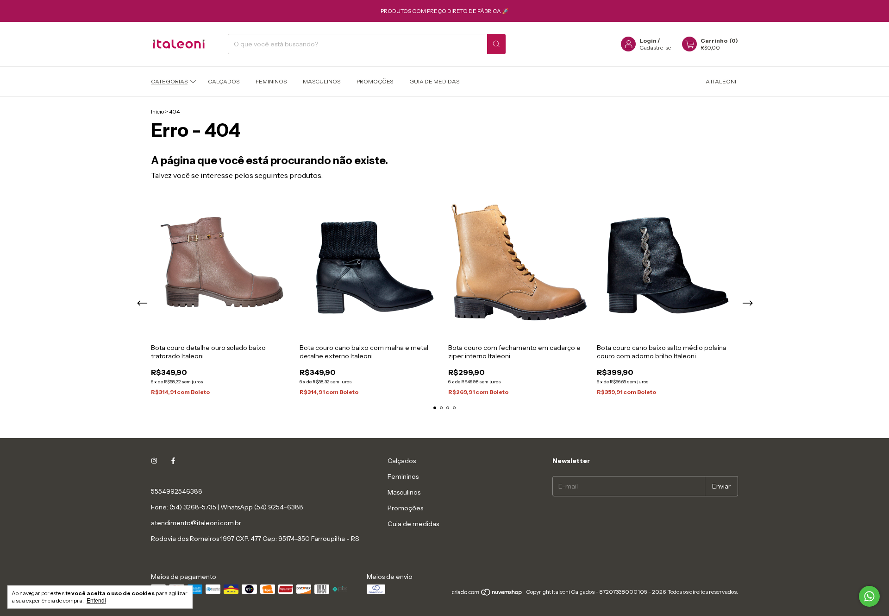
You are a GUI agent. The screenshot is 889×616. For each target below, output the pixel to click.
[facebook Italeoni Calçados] (173, 461)
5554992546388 (176, 491)
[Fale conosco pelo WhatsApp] (869, 596)
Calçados (223, 81)
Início (157, 111)
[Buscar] (496, 44)
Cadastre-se (655, 47)
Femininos (271, 81)
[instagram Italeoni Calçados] (154, 461)
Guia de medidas (434, 81)
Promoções (375, 81)
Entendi (96, 600)
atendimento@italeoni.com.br (196, 523)
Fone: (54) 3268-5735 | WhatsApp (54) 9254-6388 (227, 507)
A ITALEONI (721, 81)
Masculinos (321, 81)
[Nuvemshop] (487, 594)
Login (648, 40)
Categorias (169, 81)
